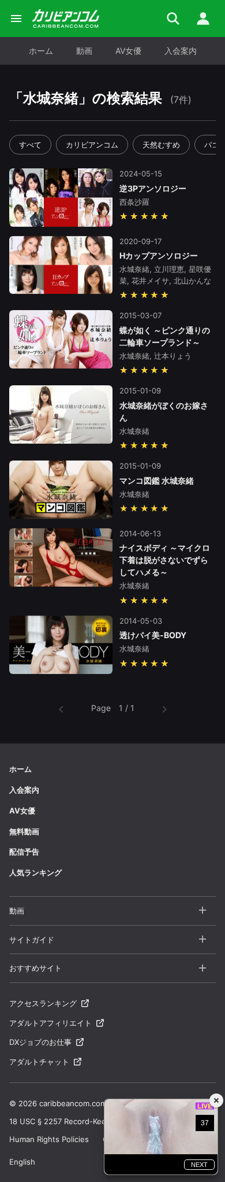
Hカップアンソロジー (158, 255)
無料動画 (24, 831)
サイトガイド (31, 939)
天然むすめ (161, 144)
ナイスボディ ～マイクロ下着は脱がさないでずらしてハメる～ (164, 560)
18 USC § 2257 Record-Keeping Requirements (91, 1121)
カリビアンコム (92, 144)
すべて (30, 144)
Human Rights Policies (49, 1139)
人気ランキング (35, 872)
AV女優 (128, 51)
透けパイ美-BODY (152, 635)
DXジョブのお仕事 (40, 1042)
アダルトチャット (39, 1061)
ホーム (41, 51)
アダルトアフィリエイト (50, 1023)
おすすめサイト (35, 968)
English (22, 1161)
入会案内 (180, 51)
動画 (84, 51)
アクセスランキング (43, 1003)
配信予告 (24, 851)
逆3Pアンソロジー (152, 188)
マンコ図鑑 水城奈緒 (156, 480)
